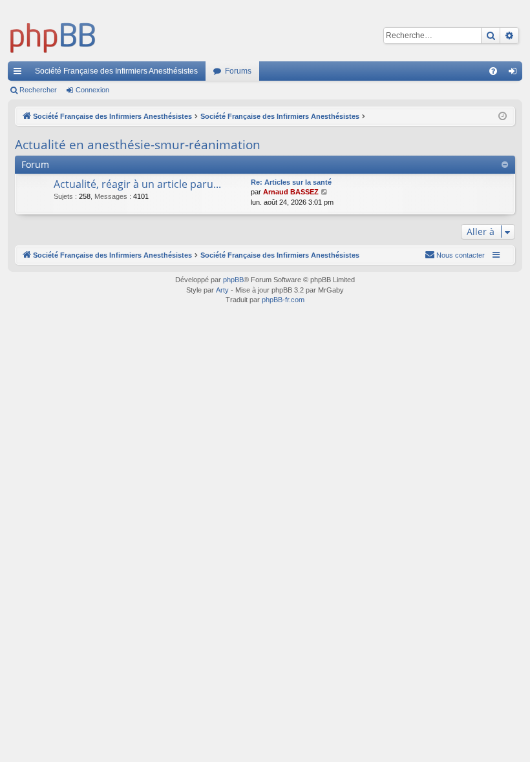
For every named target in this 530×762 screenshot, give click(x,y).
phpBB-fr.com (283, 300)
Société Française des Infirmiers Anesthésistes (116, 71)
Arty (222, 290)
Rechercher (38, 90)
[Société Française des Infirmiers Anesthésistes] (53, 35)
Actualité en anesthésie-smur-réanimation (137, 144)
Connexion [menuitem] (515, 74)
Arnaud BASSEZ (291, 192)
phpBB (233, 279)
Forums (238, 71)
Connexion (92, 90)
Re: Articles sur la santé (291, 182)
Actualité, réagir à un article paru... (137, 184)
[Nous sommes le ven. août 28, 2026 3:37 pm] (502, 116)
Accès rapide (20, 74)
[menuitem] (493, 71)
